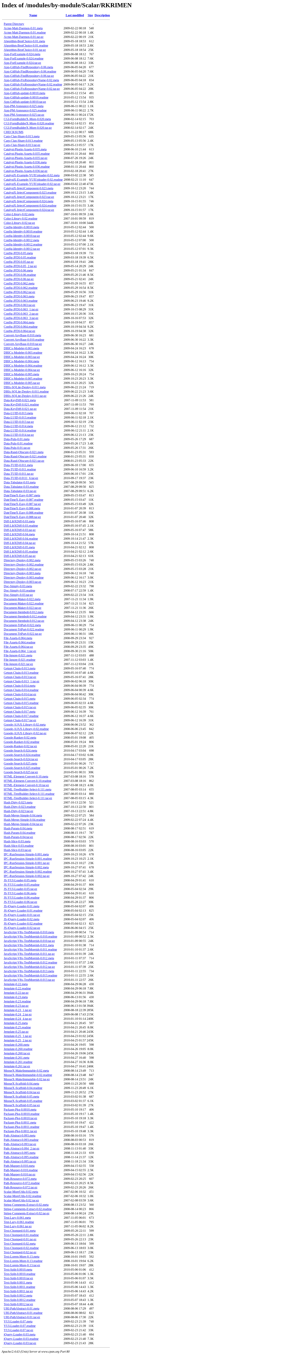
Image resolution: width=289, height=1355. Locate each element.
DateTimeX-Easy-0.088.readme (23, 512)
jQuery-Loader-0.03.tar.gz (20, 1343)
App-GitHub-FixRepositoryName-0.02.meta (31, 80)
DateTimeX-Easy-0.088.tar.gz (22, 517)
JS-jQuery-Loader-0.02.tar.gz (22, 928)
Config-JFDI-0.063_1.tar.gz (21, 309)
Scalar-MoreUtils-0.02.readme (22, 1196)
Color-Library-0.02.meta (19, 214)
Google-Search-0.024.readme (22, 755)
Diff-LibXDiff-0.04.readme (21, 538)
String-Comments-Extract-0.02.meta (26, 1204)
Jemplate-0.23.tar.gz (16, 1005)
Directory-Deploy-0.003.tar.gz (22, 582)
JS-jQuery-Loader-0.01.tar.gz (22, 915)
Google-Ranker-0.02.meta (20, 737)
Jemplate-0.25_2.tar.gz (18, 1040)
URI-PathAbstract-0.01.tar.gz (22, 1317)
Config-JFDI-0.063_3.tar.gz (21, 318)
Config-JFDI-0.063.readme (21, 300)
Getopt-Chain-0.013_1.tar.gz (21, 681)
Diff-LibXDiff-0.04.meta (19, 534)
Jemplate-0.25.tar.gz (16, 1031)
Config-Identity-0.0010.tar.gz (22, 235)
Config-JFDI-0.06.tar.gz (19, 279)
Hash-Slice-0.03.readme (19, 845)
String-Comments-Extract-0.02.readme (28, 1209)
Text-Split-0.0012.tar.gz (18, 1304)
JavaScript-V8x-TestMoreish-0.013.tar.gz (29, 979)
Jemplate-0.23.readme (17, 1001)
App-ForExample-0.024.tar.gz (22, 62)
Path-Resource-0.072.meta (20, 1178)
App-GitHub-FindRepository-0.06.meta (28, 67)
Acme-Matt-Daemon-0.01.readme (25, 32)
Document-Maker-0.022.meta (22, 599)
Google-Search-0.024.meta (20, 750)
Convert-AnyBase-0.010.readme (24, 339)
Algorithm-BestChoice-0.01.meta (24, 41)
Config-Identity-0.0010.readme (23, 231)
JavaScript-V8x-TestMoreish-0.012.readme (30, 962)
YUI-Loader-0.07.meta (18, 1321)
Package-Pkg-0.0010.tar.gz (20, 1118)
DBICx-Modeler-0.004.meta (21, 361)
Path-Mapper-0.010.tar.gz (19, 1174)
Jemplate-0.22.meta (16, 984)
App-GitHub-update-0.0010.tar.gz (25, 101)
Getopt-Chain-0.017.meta (19, 711)
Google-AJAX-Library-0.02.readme (26, 729)
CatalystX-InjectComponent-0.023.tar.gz (29, 197)
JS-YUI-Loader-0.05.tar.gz (20, 889)
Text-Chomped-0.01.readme (21, 1235)
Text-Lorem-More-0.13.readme (23, 1261)
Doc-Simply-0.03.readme (19, 590)
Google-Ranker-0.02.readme (21, 742)
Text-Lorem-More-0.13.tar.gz (22, 1265)
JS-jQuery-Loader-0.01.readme (23, 910)
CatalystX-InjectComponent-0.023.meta (28, 188)
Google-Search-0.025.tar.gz (21, 772)
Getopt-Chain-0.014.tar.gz (20, 694)
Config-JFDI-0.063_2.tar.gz (21, 313)
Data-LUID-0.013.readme (20, 417)
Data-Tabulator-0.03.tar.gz (20, 491)
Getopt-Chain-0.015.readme (21, 703)
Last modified (75, 15)
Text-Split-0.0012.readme (19, 1300)
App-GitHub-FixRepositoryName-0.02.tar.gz (32, 88)
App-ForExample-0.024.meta (22, 54)
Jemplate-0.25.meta (16, 1023)
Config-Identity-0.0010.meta (21, 227)
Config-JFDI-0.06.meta (18, 270)
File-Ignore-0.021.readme (19, 659)
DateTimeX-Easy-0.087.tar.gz (22, 504)
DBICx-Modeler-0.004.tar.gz (22, 370)
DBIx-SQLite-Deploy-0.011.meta (25, 387)
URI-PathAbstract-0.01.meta (21, 1308)
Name (33, 15)
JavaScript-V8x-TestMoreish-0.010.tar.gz (29, 941)
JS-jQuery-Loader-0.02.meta (21, 919)
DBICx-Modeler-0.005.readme (23, 378)
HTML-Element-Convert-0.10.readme (27, 780)
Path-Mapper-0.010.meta (19, 1165)
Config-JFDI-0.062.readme (21, 287)
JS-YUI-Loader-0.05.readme (22, 884)
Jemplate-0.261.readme (18, 1062)
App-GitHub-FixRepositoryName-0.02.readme (33, 84)
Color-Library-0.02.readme (20, 218)
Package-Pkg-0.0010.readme (22, 1114)
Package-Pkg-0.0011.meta (20, 1122)
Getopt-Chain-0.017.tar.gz (20, 720)
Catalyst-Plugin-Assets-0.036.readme (27, 166)
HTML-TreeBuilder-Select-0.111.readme (29, 793)
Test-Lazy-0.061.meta (17, 1217)
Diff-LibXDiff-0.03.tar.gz (20, 530)
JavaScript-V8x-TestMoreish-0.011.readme (30, 949)
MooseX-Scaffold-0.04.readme (23, 1088)
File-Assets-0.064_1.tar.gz (20, 651)
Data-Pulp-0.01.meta (16, 439)
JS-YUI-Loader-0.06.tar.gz (20, 902)
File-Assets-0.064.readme (19, 642)
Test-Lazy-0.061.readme (19, 1222)
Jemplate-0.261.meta (16, 1057)
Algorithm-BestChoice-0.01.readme (26, 45)
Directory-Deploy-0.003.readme (24, 577)
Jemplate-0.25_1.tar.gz (18, 1036)
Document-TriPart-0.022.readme (24, 629)
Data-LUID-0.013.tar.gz (19, 421)
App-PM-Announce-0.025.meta (23, 106)
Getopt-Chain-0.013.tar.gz (20, 677)
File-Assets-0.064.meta (18, 638)
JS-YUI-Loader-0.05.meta (20, 880)
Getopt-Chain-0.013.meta (19, 668)
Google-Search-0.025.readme (22, 768)
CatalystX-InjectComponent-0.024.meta (28, 201)
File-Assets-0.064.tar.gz (18, 646)
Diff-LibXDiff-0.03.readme (21, 525)
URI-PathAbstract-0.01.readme (23, 1312)
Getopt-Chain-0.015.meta (19, 698)
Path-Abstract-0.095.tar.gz (20, 1161)
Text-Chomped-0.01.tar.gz (20, 1239)
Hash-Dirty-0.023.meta (18, 802)
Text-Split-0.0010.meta (18, 1269)
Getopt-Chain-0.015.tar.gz (20, 707)
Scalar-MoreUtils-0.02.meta (21, 1191)
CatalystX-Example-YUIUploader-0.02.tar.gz (32, 184)
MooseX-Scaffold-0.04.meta (21, 1083)
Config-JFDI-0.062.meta (19, 283)
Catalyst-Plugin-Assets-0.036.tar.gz (25, 171)
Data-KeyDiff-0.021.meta (20, 400)
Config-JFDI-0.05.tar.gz (19, 261)
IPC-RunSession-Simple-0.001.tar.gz (27, 863)
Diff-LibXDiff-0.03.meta (19, 521)
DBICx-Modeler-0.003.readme (23, 352)
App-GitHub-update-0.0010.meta (24, 93)
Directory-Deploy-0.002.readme (24, 564)
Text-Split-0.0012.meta (18, 1295)
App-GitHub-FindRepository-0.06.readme (30, 71)
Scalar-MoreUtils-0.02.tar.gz (21, 1200)
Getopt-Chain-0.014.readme (21, 690)
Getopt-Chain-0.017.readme (21, 716)
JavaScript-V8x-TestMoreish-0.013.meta (29, 971)
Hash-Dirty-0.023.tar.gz (18, 811)
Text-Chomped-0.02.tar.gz (20, 1252)
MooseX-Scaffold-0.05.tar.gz (22, 1105)
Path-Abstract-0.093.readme (21, 1139)
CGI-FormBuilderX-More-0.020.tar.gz (28, 127)
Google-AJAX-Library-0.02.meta (25, 724)
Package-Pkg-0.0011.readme (21, 1127)
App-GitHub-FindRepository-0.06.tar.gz (29, 75)
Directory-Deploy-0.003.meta (22, 573)
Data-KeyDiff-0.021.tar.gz (20, 409)
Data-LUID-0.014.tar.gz (19, 434)
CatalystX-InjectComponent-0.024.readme (30, 205)
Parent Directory (14, 24)
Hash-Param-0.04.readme (19, 832)
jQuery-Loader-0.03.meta (19, 1334)
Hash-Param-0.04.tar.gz (18, 837)
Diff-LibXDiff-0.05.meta (19, 547)
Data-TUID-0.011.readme (20, 469)
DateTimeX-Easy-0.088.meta (22, 508)
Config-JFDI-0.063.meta (19, 296)
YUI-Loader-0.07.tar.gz (18, 1330)
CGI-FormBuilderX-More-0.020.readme (29, 123)
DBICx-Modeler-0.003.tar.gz (22, 357)
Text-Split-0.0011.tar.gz (18, 1291)
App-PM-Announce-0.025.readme (25, 110)
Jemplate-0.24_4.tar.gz (18, 1018)
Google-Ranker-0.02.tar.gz (20, 746)
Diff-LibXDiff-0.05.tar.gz (20, 556)
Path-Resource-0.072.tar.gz (20, 1187)
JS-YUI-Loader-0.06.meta (20, 893)
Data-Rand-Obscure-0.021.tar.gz (24, 460)
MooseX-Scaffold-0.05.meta (21, 1096)
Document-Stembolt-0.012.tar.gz (24, 620)
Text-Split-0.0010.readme (19, 1274)
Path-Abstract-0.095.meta (19, 1152)
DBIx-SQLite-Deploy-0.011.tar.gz (25, 396)
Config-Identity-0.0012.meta (21, 240)
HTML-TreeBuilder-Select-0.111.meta (27, 789)
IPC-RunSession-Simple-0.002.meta (26, 867)
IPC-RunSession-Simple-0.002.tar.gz (27, 876)
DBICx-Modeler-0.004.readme (23, 365)
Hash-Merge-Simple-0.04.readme (24, 819)
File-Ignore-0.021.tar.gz (18, 664)
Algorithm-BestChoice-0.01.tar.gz (25, 50)
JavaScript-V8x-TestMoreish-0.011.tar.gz (29, 953)
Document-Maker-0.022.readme (24, 603)
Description (102, 15)
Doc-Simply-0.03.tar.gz (18, 594)
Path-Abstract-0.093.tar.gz (20, 1144)
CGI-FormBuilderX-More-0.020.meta (27, 119)
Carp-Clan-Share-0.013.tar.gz (22, 145)
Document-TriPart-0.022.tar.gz (23, 633)
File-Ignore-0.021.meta (18, 655)
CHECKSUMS (13, 132)
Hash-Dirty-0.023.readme (20, 806)
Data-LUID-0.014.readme (20, 430)
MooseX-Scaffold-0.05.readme (23, 1101)
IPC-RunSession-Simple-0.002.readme (28, 871)
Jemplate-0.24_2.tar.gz (18, 1014)
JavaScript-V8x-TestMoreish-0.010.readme (30, 936)
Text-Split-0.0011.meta (18, 1282)
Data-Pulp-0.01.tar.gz (17, 447)
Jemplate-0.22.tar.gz (16, 992)
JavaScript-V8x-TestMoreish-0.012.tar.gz (29, 966)
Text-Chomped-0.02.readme (21, 1248)
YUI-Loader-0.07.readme (20, 1325)
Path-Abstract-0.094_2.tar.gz (21, 1148)
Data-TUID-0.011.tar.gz (19, 473)
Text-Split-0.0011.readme (19, 1287)
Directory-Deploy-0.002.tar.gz (22, 569)
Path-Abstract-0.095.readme (21, 1157)
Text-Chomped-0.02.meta (20, 1243)
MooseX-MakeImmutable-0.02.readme (28, 1075)
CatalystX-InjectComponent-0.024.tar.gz (29, 210)
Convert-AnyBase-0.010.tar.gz (23, 344)
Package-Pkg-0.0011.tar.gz (20, 1131)
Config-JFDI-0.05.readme (20, 257)
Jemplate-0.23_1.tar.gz (18, 1010)
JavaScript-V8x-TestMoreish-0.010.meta (29, 932)
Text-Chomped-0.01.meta (20, 1230)
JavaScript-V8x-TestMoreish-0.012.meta (29, 958)
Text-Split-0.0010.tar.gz (18, 1278)
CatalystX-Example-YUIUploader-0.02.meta (32, 175)
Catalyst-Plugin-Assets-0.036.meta (25, 162)
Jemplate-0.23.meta (16, 997)
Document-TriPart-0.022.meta (22, 625)
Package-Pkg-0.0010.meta (20, 1109)
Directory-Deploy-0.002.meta (22, 560)
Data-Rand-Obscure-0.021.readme (25, 456)
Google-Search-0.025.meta (20, 763)
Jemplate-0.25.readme (17, 1027)
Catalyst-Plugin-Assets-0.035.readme (27, 153)
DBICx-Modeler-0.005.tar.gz (22, 383)
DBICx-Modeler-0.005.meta (21, 374)
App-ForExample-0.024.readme (23, 58)
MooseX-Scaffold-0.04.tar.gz (22, 1092)
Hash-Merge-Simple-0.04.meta (23, 815)
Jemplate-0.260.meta (16, 1044)
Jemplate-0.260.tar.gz (17, 1053)
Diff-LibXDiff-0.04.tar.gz (20, 543)
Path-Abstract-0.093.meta (19, 1135)
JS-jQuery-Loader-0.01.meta (21, 906)
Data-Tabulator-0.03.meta (20, 482)
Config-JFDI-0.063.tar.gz (19, 305)
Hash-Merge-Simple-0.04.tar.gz (23, 824)
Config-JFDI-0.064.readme (21, 326)
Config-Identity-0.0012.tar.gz (22, 248)
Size (90, 15)
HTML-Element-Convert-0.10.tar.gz (26, 785)
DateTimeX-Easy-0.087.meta (22, 495)
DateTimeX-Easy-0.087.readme (23, 499)
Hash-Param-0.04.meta (18, 828)
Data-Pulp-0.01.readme (18, 443)
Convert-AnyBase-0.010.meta (22, 335)
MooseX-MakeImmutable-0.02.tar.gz (27, 1079)
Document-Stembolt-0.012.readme (25, 616)
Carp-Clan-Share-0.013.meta (22, 136)
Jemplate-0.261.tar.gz (17, 1066)
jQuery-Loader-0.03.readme (21, 1338)
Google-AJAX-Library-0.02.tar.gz (25, 733)
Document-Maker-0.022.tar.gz (22, 607)
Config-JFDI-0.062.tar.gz (19, 292)
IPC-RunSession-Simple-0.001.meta (26, 854)
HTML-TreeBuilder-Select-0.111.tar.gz (28, 798)
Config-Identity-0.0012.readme (23, 244)
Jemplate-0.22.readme (17, 988)
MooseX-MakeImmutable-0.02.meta (26, 1070)
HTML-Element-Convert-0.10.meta (26, 776)
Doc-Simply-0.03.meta (18, 586)
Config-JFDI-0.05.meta (18, 253)
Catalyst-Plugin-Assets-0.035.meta (25, 149)
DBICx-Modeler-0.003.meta (21, 348)
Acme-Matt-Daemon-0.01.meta (23, 28)
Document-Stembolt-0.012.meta (23, 612)
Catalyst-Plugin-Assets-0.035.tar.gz (25, 158)
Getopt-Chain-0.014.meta (19, 685)
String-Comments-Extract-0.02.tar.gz (26, 1213)
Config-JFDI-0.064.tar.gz (19, 331)
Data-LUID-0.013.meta (18, 413)
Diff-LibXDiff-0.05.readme (21, 551)
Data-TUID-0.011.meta (18, 465)
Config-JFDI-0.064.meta (19, 322)
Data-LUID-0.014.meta (18, 426)
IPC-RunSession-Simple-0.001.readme (28, 858)
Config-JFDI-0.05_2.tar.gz (20, 266)
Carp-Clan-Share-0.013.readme (23, 140)
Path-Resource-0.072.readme (22, 1183)
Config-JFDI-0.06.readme (20, 274)
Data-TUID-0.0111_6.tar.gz (21, 478)
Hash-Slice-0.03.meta (17, 841)
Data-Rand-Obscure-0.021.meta (23, 452)
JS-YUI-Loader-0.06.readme (22, 897)
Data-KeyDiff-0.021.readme (21, 404)
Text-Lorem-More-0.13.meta (21, 1256)
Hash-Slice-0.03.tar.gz (17, 850)
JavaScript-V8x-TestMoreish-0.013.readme (30, 975)
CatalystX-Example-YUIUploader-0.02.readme (33, 179)
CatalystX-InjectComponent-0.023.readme (30, 192)
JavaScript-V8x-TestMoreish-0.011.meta (29, 945)
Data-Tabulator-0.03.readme (21, 486)
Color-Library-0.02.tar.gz (19, 223)
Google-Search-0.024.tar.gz (21, 759)
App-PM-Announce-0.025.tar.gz (24, 114)
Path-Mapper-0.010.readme (21, 1170)
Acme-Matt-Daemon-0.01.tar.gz (23, 37)
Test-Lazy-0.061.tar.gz (18, 1226)
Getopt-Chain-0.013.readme (21, 672)
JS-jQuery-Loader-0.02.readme (23, 923)
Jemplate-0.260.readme (18, 1049)
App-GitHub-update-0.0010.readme (26, 97)
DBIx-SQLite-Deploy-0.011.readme (26, 391)
